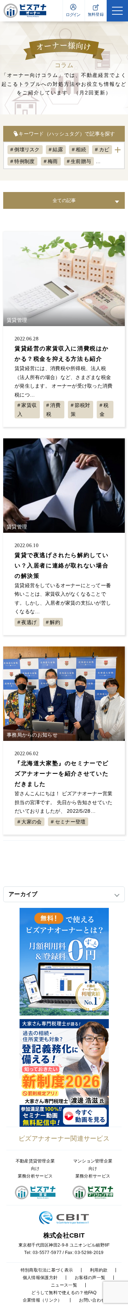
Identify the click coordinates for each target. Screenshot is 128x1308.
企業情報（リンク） (42, 1300)
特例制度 (24, 161)
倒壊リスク (26, 149)
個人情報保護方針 (40, 1277)
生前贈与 (81, 161)
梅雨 (53, 161)
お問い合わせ (92, 1300)
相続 (81, 149)
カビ (104, 149)
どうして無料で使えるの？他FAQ (63, 1292)
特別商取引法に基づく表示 (47, 1270)
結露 (58, 149)
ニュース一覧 (64, 1285)
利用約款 (98, 1270)
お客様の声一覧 (90, 1277)
